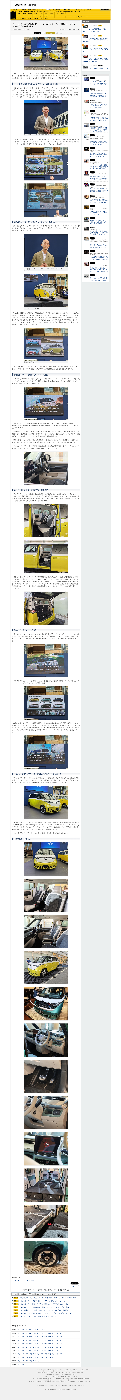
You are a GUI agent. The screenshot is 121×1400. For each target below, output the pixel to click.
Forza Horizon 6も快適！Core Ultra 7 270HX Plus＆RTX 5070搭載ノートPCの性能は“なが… (98, 95)
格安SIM (20, 11)
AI (16, 9)
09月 (49, 1333)
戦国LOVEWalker (88, 1381)
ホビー (53, 9)
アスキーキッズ (14, 11)
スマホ (70, 9)
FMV (19, 13)
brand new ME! (68, 1374)
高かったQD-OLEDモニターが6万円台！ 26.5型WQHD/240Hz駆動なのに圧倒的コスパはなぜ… (99, 190)
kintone (30, 16)
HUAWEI (46, 15)
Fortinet (62, 16)
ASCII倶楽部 (105, 9)
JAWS (19, 16)
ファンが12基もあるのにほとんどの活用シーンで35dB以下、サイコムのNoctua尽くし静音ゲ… (99, 257)
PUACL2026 (70, 11)
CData (51, 16)
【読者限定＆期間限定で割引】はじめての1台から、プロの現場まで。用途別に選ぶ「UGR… (99, 129)
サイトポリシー (43, 1385)
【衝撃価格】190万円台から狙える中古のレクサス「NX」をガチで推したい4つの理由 (95, 40)
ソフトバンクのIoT (79, 17)
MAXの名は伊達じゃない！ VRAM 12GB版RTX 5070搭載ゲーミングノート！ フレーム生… (99, 178)
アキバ (65, 9)
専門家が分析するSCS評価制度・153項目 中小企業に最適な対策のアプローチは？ (98, 142)
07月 (42, 1330)
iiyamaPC (30, 13)
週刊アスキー (40, 11)
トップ (13, 9)
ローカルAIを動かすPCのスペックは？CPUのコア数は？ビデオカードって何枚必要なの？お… (99, 154)
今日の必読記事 (45, 1380)
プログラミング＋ (65, 1378)
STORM (82, 1370)
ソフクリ (85, 16)
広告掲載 (80, 1385)
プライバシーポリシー (54, 1385)
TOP (33, 1369)
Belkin (57, 15)
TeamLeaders (47, 11)
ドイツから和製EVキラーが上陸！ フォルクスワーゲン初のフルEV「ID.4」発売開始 (43, 1310)
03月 (27, 1330)
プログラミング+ (55, 11)
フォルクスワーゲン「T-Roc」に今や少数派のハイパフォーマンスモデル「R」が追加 (43, 1307)
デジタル (34, 9)
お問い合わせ (72, 1385)
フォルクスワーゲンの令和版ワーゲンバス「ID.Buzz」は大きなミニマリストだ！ (42, 1301)
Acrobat (24, 16)
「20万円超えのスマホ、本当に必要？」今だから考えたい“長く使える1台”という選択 (99, 106)
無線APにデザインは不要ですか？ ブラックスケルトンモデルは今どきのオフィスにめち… (98, 246)
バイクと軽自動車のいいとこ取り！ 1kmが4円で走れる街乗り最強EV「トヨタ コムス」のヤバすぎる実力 (96, 30)
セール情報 (88, 9)
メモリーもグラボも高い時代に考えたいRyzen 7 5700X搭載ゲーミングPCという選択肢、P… (98, 83)
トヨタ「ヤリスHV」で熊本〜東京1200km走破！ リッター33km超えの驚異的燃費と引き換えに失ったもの (95, 59)
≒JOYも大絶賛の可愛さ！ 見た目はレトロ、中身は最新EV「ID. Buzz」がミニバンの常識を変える (47, 1298)
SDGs (61, 11)
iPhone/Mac (41, 9)
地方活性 (65, 11)
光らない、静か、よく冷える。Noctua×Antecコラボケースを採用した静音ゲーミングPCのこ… (99, 232)
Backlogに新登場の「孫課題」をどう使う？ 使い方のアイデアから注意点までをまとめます (99, 119)
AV (62, 9)
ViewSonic (51, 15)
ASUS (51, 13)
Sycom (35, 13)
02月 (23, 1330)
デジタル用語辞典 (58, 1380)
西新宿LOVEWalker (56, 1381)
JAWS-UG (43, 1372)
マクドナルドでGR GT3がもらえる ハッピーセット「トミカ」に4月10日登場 (95, 49)
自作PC (58, 9)
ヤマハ (68, 16)
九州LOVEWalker (72, 1381)
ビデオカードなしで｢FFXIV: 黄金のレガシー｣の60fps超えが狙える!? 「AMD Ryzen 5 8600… (98, 279)
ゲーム (82, 9)
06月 (38, 1330)
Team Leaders (58, 1378)
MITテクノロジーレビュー (74, 1380)
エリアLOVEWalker (40, 1381)
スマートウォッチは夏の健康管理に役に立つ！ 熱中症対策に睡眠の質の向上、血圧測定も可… (99, 166)
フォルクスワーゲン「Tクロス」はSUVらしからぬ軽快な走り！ (37, 1316)
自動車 (48, 9)
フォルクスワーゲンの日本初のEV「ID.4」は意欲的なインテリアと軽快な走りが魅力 (43, 1304)
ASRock (41, 15)
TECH (29, 9)
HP (57, 13)
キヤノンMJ (24, 18)
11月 (57, 1333)
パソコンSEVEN (41, 13)
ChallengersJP (77, 11)
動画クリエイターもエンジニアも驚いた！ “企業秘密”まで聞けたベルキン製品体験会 (98, 222)
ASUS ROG (30, 15)
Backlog (57, 16)
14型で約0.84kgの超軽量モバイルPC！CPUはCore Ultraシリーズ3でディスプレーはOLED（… (99, 269)
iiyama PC (56, 1370)
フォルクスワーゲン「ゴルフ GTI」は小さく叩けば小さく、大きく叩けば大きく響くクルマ (45, 1313)
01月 (19, 1330)
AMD (24, 15)
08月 (46, 1330)
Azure (35, 16)
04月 (30, 1330)
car (32, 5)
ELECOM (19, 15)
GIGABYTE (35, 15)
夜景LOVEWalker (64, 1381)
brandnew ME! (41, 18)
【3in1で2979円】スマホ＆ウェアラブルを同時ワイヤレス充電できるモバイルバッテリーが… (98, 213)
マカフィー (19, 18)
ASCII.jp (19, 6)
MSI (46, 13)
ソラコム (41, 16)
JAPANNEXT (30, 18)
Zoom (73, 16)
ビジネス (24, 9)
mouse (24, 13)
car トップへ (75, 1286)
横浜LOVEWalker (48, 1381)
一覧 (43, 33)
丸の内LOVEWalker (80, 1381)
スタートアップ (75, 9)
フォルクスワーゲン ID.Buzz (24, 1280)
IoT (19, 9)
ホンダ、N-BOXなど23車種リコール (98, 68)
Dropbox (46, 16)
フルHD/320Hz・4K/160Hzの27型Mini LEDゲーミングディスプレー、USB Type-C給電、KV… (98, 201)
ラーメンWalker (32, 1381)
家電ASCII (26, 11)
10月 (53, 1333)
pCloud (46, 18)
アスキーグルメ (33, 11)
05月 (34, 1330)
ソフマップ (35, 18)
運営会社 (64, 1385)
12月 (61, 1333)
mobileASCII (65, 1380)
